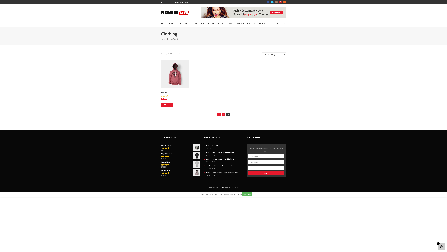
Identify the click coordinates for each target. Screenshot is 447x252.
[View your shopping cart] (279, 24)
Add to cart (167, 105)
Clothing (169, 39)
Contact (230, 23)
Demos (249, 23)
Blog (195, 23)
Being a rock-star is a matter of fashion (220, 152)
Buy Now (247, 194)
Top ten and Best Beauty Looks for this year (221, 166)
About (179, 23)
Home (163, 23)
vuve (223, 187)
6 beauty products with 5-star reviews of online (222, 173)
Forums (211, 23)
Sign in (163, 2)
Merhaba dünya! (212, 145)
